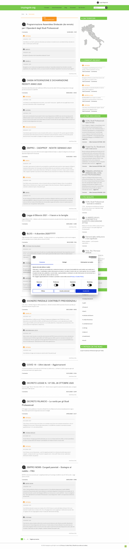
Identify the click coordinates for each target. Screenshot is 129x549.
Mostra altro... (73, 73)
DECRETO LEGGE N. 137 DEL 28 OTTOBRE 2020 (50, 382)
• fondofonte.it (86, 336)
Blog (65, 7)
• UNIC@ (84, 328)
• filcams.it (85, 307)
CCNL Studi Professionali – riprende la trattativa (94, 202)
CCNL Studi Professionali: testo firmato (94, 121)
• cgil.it (84, 303)
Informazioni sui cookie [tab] (87, 262)
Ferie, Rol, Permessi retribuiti (92, 251)
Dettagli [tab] (64, 262)
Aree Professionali (57, 7)
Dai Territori (82, 7)
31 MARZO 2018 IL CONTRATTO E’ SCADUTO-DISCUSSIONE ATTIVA (92, 220)
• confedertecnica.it (87, 323)
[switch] (56, 285)
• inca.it (84, 340)
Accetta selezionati (64, 291)
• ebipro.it (84, 332)
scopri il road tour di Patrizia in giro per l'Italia (92, 350)
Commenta (25, 32)
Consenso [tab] (42, 262)
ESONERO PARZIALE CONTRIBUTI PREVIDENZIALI (51, 300)
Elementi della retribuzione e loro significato (95, 237)
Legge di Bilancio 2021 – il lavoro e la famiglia (47, 215)
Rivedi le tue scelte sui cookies (80, 545)
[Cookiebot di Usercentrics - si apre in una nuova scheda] (89, 257)
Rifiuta (43, 291)
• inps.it (84, 311)
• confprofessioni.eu (87, 319)
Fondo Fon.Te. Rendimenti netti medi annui (95, 147)
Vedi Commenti (86, 71)
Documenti (73, 7)
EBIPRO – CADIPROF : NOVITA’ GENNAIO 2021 (49, 147)
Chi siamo (46, 7)
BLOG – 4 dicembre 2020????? (41, 233)
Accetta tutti (86, 291)
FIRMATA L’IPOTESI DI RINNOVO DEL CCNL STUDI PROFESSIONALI (92, 173)
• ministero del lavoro (87, 315)
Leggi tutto (84, 139)
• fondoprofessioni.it (87, 298)
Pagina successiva (34, 539)
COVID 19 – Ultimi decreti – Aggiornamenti (46, 364)
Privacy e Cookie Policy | (67, 545)
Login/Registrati (104, 2)
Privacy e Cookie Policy (77, 276)
